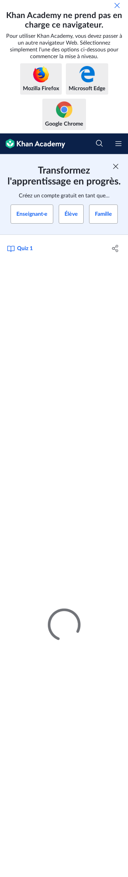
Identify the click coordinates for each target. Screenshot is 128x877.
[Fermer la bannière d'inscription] (116, 166)
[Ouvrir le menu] (118, 144)
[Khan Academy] (32, 144)
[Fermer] (117, 5)
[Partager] (115, 248)
